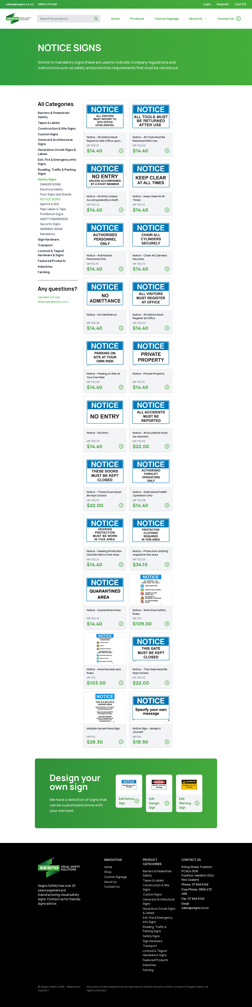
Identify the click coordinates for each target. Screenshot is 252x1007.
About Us (195, 18)
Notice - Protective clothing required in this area (150, 553)
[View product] (121, 150)
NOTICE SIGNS (50, 199)
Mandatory (47, 234)
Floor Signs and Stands (56, 194)
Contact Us (225, 19)
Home (115, 19)
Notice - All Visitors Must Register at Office (148, 316)
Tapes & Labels (49, 123)
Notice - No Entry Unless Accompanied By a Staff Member (102, 199)
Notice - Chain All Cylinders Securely (150, 257)
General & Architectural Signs (55, 142)
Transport (45, 245)
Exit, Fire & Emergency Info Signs (57, 162)
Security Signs (50, 224)
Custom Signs (48, 134)
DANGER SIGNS (50, 184)
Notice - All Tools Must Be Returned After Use (149, 139)
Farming (44, 272)
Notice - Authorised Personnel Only (99, 257)
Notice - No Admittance (102, 314)
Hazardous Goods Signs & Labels (57, 152)
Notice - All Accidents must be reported (150, 434)
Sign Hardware (48, 239)
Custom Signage (167, 19)
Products (137, 19)
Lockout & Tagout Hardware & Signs (51, 253)
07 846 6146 (200, 884)
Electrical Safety (51, 189)
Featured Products (52, 261)
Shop (107, 872)
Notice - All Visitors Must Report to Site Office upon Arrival (103, 140)
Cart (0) (240, 4)
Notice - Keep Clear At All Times (149, 198)
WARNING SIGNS (51, 229)
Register (223, 4)
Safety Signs (47, 179)
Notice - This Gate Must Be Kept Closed (150, 671)
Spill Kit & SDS (49, 204)
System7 (43, 990)
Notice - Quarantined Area (104, 610)
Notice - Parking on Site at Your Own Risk (103, 375)
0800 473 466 (47, 4)
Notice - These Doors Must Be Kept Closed (104, 494)
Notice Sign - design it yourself (147, 730)
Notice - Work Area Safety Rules (149, 612)
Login (207, 4)
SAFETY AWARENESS (54, 219)
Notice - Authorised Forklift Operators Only (150, 494)
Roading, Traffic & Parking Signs (57, 171)
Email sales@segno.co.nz (53, 301)
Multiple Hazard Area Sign (103, 728)
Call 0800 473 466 (49, 297)
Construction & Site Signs (57, 128)
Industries (45, 266)
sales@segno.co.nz (20, 4)
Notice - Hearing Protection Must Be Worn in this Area (104, 553)
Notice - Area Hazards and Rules (104, 671)
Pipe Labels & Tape (53, 209)
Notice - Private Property (148, 373)
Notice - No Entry (97, 433)
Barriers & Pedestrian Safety (53, 115)
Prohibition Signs (51, 214)
